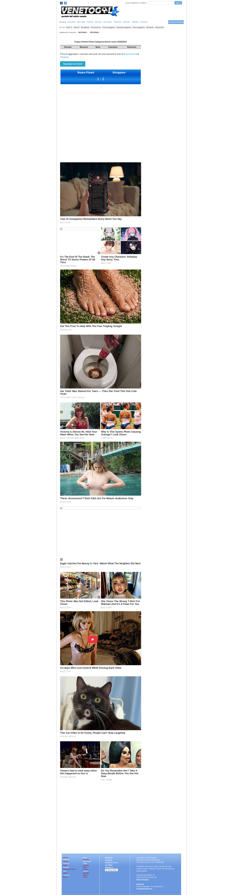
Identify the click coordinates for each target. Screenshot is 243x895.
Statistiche (131, 47)
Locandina (108, 865)
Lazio (64, 871)
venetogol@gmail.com (144, 889)
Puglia (85, 863)
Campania (66, 863)
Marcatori (84, 47)
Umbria (85, 875)
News (98, 47)
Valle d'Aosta (87, 861)
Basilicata (66, 859)
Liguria (65, 873)
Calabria (65, 861)
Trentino (85, 871)
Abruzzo (65, 857)
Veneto (85, 877)
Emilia (65, 865)
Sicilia (85, 867)
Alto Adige (86, 873)
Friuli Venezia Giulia (69, 869)
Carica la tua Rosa (176, 22)
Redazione (109, 858)
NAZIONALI (82, 32)
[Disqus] (100, 128)
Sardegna (86, 865)
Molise (85, 857)
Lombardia (66, 875)
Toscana (85, 869)
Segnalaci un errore (72, 64)
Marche (65, 877)
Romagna (66, 867)
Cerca (178, 3)
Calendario (113, 47)
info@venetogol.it (142, 880)
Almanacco (109, 867)
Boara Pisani (129, 54)
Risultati (68, 47)
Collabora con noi (111, 863)
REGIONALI (94, 32)
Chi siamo (108, 860)
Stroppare (64, 57)
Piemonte (86, 859)
